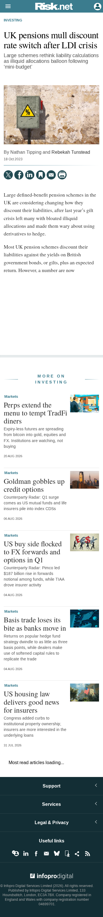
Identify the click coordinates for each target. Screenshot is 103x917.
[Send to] (51, 174)
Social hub (77, 853)
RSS (87, 853)
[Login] (97, 6)
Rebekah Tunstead (71, 152)
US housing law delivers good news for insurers (31, 702)
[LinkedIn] (29, 174)
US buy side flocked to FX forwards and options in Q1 (33, 552)
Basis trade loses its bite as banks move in (35, 624)
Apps (67, 853)
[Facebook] (18, 174)
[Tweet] (8, 174)
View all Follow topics (15, 853)
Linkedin (25, 853)
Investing (13, 20)
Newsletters (46, 853)
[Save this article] (40, 174)
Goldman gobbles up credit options (34, 485)
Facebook (36, 853)
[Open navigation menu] (5, 6)
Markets (11, 396)
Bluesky (56, 853)
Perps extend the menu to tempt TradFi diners (35, 413)
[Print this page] (62, 174)
